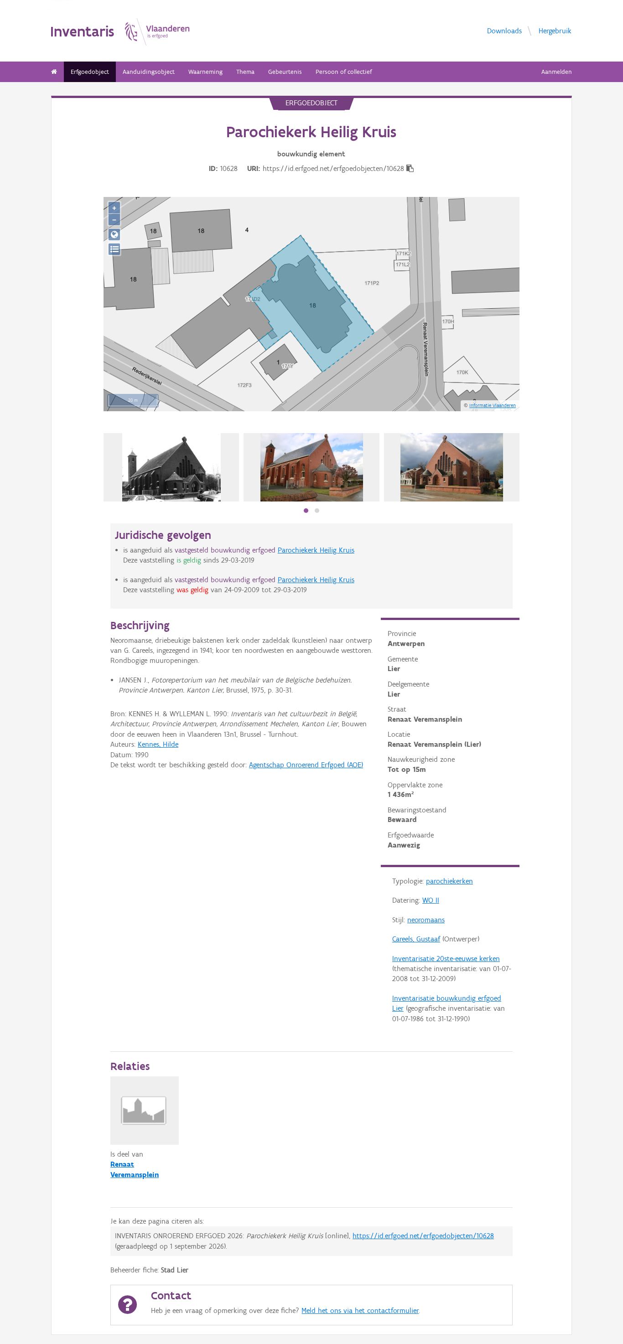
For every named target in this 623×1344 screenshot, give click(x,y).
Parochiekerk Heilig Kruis (316, 550)
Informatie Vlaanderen (492, 405)
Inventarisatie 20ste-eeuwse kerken (446, 958)
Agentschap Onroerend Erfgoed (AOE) (306, 764)
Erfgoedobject (90, 72)
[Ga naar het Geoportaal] (114, 234)
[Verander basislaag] (114, 249)
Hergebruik (555, 30)
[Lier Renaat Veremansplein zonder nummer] (171, 467)
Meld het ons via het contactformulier (360, 1310)
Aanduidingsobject (149, 72)
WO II (430, 900)
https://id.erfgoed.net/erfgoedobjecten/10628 (423, 1235)
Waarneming (205, 72)
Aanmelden (556, 72)
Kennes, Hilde (158, 744)
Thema (245, 72)
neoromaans (426, 919)
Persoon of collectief (344, 72)
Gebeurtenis (285, 72)
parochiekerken (449, 881)
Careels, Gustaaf (416, 939)
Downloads (504, 30)
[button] (306, 510)
